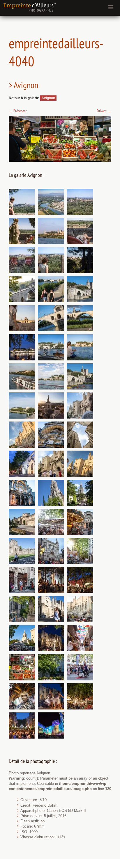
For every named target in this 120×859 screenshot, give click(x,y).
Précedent (18, 111)
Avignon (48, 98)
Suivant (103, 111)
